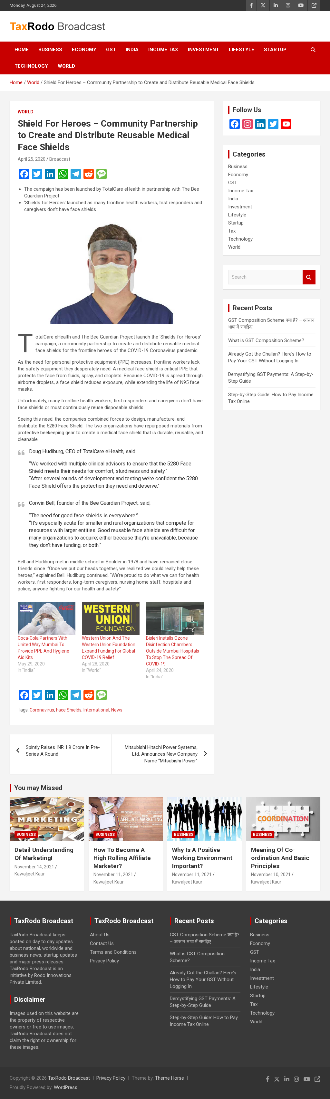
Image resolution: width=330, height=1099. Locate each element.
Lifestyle (241, 50)
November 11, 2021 (113, 874)
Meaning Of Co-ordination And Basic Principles (280, 857)
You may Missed (38, 788)
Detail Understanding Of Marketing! (44, 854)
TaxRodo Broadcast (69, 1078)
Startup (275, 50)
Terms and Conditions (113, 952)
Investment (203, 50)
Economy (84, 50)
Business (50, 50)
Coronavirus (42, 709)
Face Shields (69, 709)
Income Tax (163, 50)
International (96, 709)
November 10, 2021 (271, 874)
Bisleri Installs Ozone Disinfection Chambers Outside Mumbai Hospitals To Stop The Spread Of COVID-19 (172, 651)
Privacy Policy (104, 961)
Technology (31, 66)
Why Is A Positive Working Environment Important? (202, 857)
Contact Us (102, 943)
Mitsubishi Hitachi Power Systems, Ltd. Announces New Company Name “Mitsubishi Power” (161, 754)
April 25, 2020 (31, 159)
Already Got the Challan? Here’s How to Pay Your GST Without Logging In (203, 979)
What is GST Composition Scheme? (266, 340)
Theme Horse (169, 1078)
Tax (232, 231)
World (66, 66)
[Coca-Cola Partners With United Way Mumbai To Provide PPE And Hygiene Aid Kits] (46, 618)
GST (111, 50)
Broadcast (59, 159)
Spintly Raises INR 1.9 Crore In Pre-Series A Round (63, 750)
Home (22, 50)
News (116, 709)
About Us (100, 935)
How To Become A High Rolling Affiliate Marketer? (122, 857)
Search (309, 277)
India (132, 50)
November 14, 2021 (34, 866)
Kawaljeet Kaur (30, 873)
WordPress (65, 1087)
